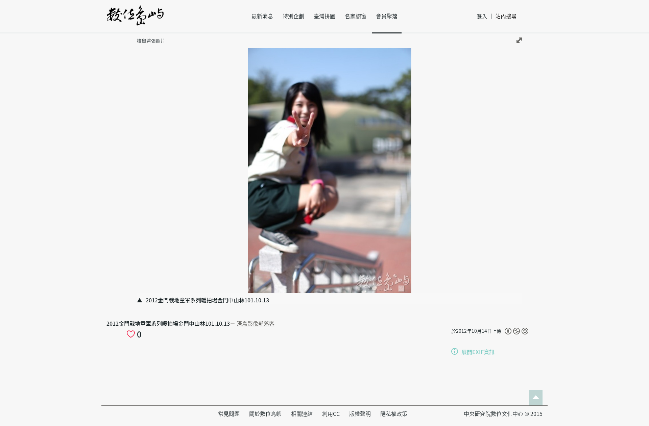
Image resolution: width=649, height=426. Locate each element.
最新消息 (262, 16)
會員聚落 (387, 16)
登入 (482, 16)
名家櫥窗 (355, 16)
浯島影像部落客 (255, 323)
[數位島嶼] (135, 20)
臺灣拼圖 (324, 16)
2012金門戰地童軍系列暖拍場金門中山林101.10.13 (168, 323)
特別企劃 (293, 16)
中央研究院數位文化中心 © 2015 (503, 414)
